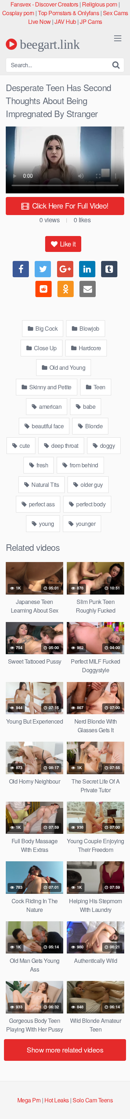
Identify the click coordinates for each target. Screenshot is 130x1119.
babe (89, 406)
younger (84, 523)
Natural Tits (44, 484)
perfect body (90, 504)
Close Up (44, 348)
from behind (83, 465)
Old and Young (66, 367)
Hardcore (89, 348)
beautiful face (47, 426)
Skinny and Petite (50, 387)
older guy (91, 484)
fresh (41, 465)
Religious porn (99, 4)
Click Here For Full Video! (69, 205)
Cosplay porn (18, 13)
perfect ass (41, 504)
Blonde (93, 426)
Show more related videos (65, 1049)
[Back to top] (117, 1103)
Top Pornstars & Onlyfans (68, 13)
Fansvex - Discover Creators (44, 4)
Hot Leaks (56, 1100)
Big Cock (46, 328)
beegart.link (48, 44)
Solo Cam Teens (93, 1100)
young (46, 523)
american (50, 406)
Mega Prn (29, 1100)
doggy (107, 445)
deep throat (64, 445)
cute (24, 445)
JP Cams (91, 21)
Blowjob (88, 328)
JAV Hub (65, 21)
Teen (98, 387)
